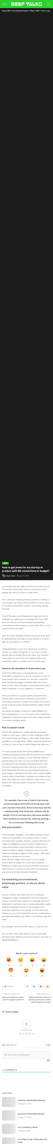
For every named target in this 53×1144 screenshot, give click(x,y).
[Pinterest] (40, 986)
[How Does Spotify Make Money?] (9, 1102)
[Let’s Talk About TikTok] (9, 1129)
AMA (5, 563)
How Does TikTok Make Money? (31, 1113)
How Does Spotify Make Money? (31, 1100)
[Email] (47, 986)
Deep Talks (10, 576)
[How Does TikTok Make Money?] (9, 1115)
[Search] (48, 4)
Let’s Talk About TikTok (28, 1127)
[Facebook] (27, 986)
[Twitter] (34, 986)
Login (48, 1045)
